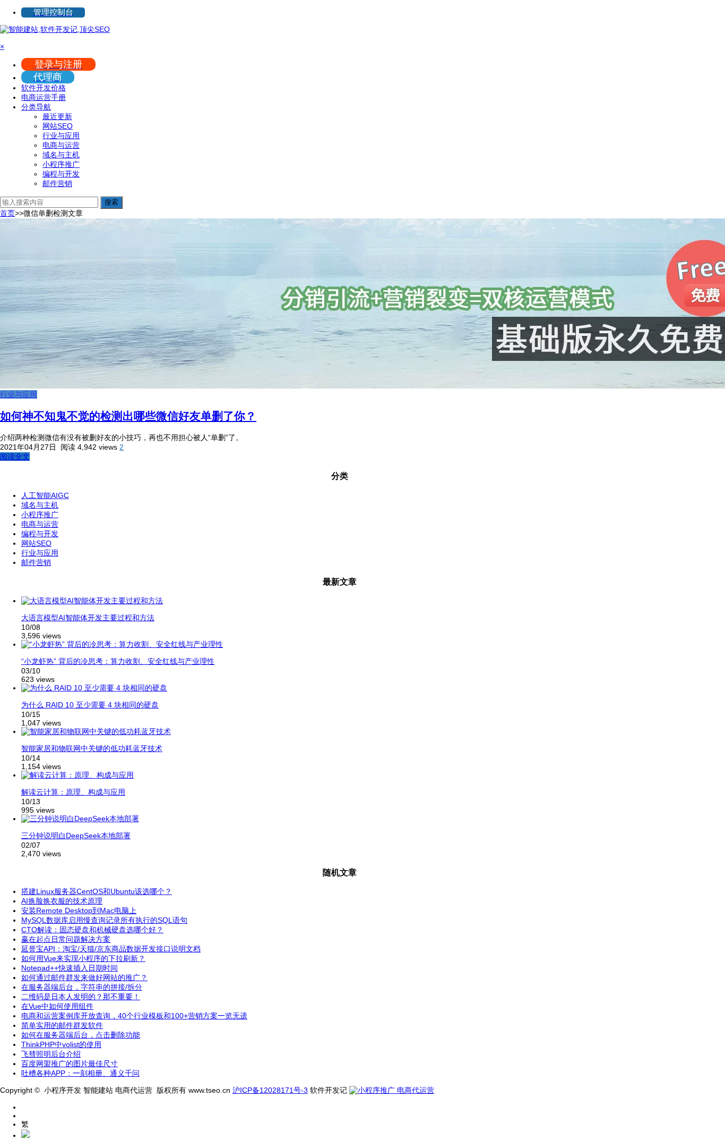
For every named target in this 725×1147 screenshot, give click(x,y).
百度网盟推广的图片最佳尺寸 (69, 1063)
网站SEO (57, 126)
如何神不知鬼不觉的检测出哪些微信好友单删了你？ (128, 416)
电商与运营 (61, 145)
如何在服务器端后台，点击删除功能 (80, 1035)
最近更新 (57, 116)
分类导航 (36, 107)
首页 (7, 213)
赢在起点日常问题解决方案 (65, 939)
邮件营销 (57, 183)
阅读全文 (15, 456)
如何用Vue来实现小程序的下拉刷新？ (83, 958)
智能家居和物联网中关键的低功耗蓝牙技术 (91, 748)
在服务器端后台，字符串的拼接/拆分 (81, 987)
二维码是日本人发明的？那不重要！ (80, 996)
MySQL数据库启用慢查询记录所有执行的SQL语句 (104, 920)
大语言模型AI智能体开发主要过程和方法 (87, 617)
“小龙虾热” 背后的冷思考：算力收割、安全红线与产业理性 (117, 661)
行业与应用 (61, 135)
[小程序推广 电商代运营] (391, 1090)
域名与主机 (61, 154)
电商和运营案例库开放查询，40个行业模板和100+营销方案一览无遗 (134, 1015)
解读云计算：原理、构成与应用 (73, 792)
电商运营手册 (43, 97)
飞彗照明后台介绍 (51, 1054)
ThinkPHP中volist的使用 (61, 1044)
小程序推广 (61, 164)
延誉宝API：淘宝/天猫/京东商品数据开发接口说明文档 (111, 948)
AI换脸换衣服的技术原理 (61, 901)
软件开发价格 (43, 87)
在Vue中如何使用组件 (57, 1006)
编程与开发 (61, 174)
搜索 (111, 202)
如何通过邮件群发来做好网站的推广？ (84, 977)
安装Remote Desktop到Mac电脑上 (78, 910)
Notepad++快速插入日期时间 (69, 968)
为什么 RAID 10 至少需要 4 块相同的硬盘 (90, 705)
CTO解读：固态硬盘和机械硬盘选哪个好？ (92, 929)
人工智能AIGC (45, 495)
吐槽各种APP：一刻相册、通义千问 (80, 1073)
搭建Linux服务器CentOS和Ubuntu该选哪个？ (96, 891)
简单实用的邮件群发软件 (62, 1025)
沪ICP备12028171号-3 (270, 1090)
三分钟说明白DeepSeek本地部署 (76, 835)
